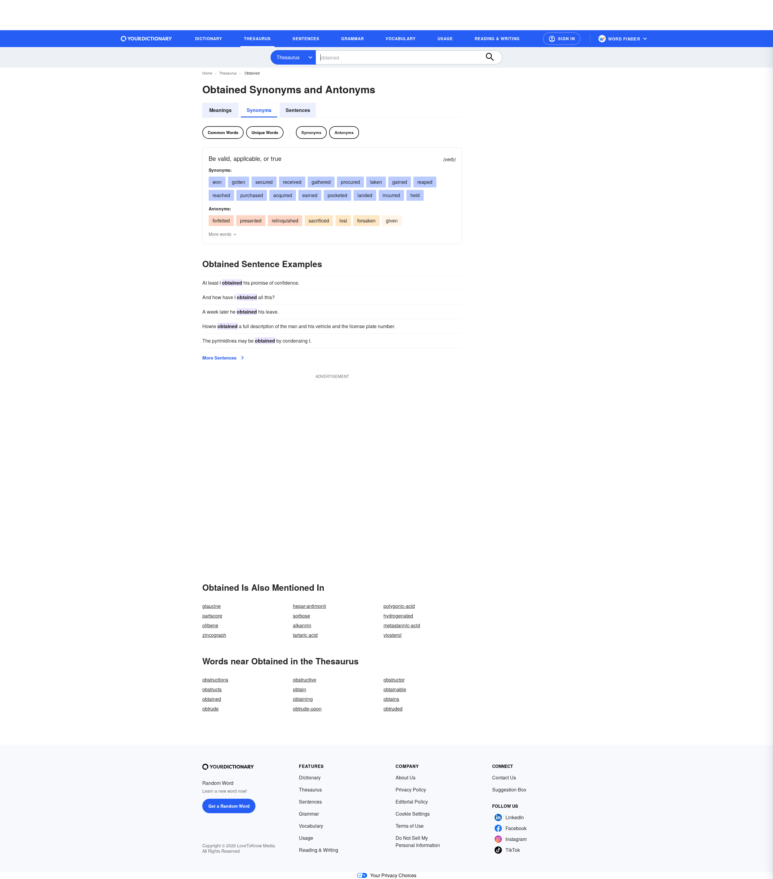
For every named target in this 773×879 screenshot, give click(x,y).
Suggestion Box (509, 789)
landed (365, 195)
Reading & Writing (318, 849)
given (392, 220)
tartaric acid (305, 634)
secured (264, 181)
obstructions (215, 679)
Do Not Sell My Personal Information (418, 841)
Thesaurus (288, 57)
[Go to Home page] (146, 38)
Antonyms (344, 132)
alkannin (302, 625)
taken (376, 181)
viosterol (392, 634)
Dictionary (310, 777)
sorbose (301, 615)
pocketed (337, 195)
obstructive (304, 679)
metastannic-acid (401, 625)
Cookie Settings (413, 813)
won (217, 181)
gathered (321, 181)
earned (309, 195)
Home (207, 72)
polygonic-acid (399, 606)
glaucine (211, 606)
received (292, 181)
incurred (391, 195)
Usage (306, 837)
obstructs (212, 689)
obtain (299, 689)
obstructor (394, 679)
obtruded (393, 708)
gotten (238, 181)
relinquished (285, 220)
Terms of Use (410, 825)
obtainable (394, 689)
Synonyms (259, 110)
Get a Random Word (229, 806)
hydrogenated (398, 615)
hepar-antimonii (309, 606)
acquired (282, 195)
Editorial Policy (412, 801)
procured (350, 181)
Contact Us (504, 777)
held (415, 195)
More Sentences (219, 357)
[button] (561, 38)
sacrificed (319, 220)
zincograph (214, 634)
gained (399, 181)
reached (221, 195)
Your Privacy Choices (393, 875)
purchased (251, 195)
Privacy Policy (411, 789)
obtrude (210, 708)
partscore (212, 615)
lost (343, 220)
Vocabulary (311, 825)
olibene (210, 625)
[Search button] (493, 57)
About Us (405, 777)
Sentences (298, 110)
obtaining (303, 698)
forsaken (366, 220)
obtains (391, 698)
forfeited (221, 220)
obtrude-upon (307, 708)
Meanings (220, 110)
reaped (424, 181)
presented (250, 220)
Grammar (309, 813)
